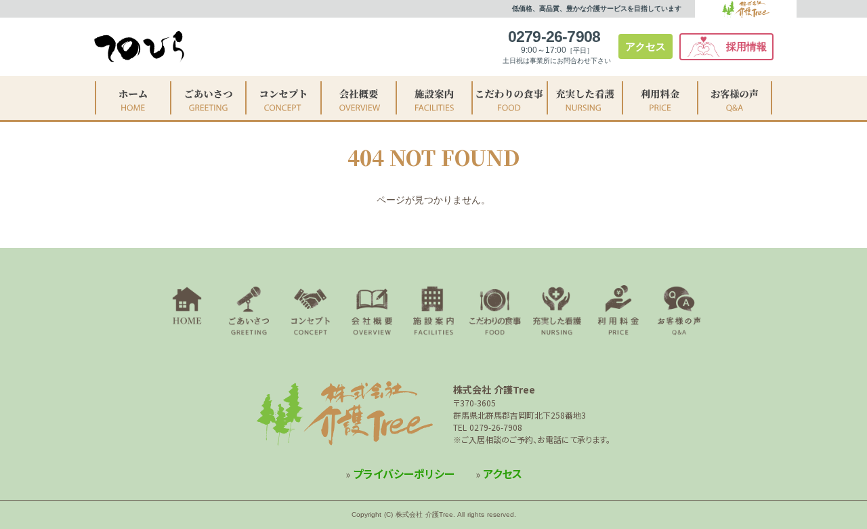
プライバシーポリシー (403, 473)
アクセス (645, 46)
